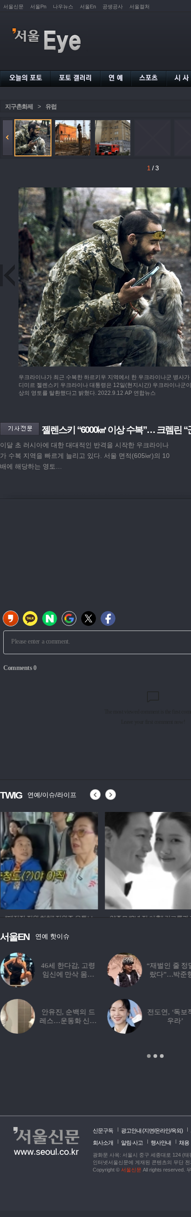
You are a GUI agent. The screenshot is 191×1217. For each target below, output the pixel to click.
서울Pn (38, 6)
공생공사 (112, 6)
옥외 (176, 1130)
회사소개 (103, 1143)
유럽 (51, 106)
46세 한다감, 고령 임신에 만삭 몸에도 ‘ (68, 974)
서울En (88, 6)
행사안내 (161, 1143)
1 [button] (149, 1056)
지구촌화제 (19, 106)
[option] (48, 859)
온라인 (162, 1130)
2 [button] (155, 1056)
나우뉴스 (63, 6)
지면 (149, 1130)
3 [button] (162, 1056)
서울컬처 (139, 6)
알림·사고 (132, 1143)
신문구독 (103, 1130)
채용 (184, 1143)
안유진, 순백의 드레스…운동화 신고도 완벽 (67, 1020)
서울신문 (13, 6)
